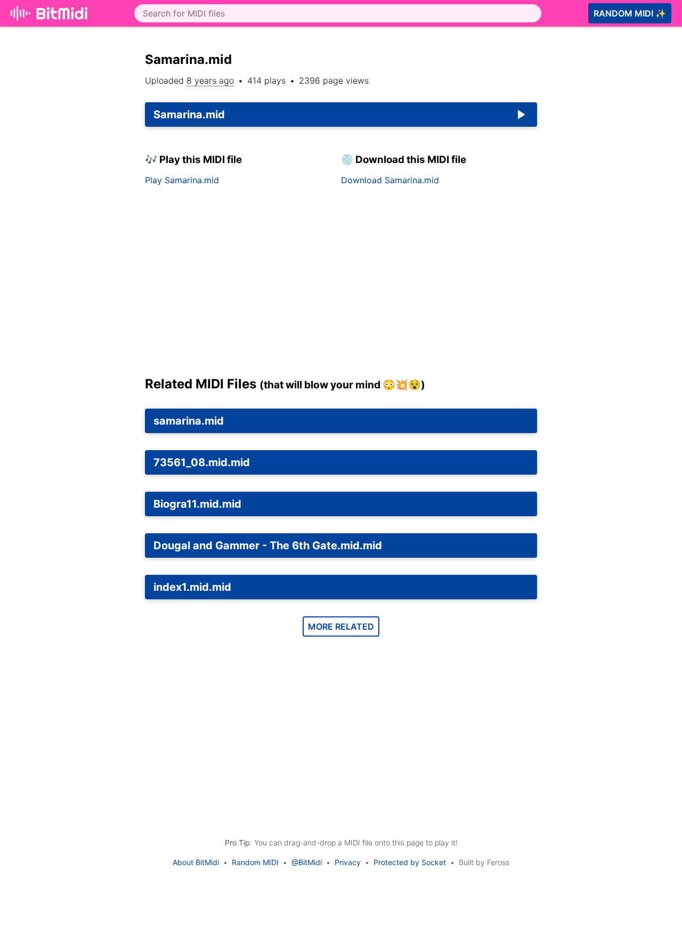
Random (630, 13)
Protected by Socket (410, 862)
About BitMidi (196, 862)
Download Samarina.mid (390, 180)
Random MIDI (255, 862)
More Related (341, 626)
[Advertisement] (341, 285)
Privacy (348, 862)
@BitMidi (306, 862)
